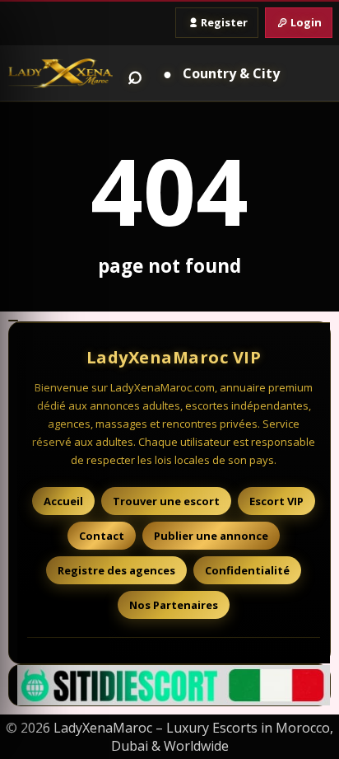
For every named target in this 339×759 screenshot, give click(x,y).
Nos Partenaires (173, 604)
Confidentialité (247, 570)
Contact (101, 535)
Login (306, 22)
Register (224, 22)
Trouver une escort (166, 501)
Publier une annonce (211, 535)
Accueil (63, 501)
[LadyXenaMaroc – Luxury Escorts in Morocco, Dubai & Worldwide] (60, 73)
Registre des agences (116, 570)
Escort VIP (276, 501)
